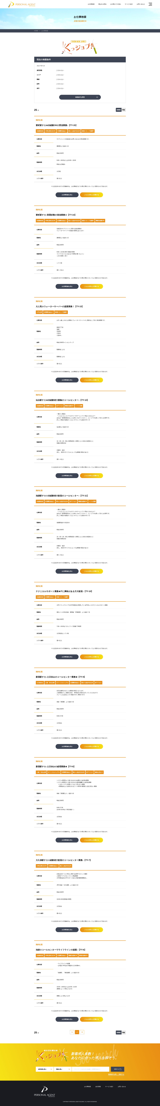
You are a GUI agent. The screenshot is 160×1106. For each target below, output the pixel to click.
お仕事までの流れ (115, 4)
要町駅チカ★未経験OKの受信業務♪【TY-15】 (56, 125)
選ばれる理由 (102, 4)
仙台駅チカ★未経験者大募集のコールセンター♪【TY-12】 (62, 400)
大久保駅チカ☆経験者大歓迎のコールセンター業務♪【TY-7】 (64, 860)
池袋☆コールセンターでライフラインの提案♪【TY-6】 (61, 950)
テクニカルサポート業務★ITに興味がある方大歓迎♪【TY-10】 (64, 591)
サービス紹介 (129, 4)
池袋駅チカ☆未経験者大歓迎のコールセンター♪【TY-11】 (62, 496)
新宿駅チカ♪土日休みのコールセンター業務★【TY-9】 (61, 677)
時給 (123, 110)
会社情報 (98, 1086)
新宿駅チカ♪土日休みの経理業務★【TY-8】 (55, 766)
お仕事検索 (91, 4)
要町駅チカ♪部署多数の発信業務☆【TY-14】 (56, 215)
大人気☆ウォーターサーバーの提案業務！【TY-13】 (60, 306)
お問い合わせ (141, 4)
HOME (36, 30)
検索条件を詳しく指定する (116, 1074)
